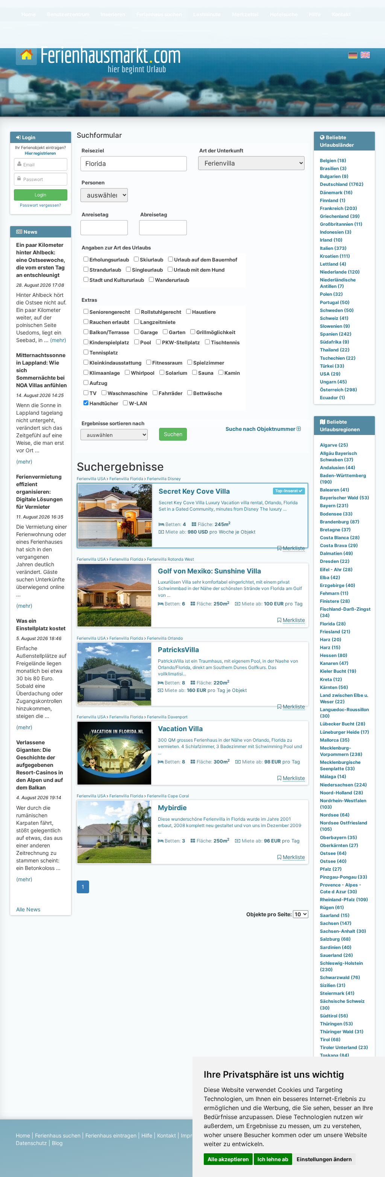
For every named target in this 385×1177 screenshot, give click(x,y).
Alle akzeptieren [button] (228, 1159)
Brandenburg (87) (339, 522)
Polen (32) (331, 294)
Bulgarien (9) (334, 176)
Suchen (173, 434)
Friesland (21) (335, 631)
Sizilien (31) (333, 985)
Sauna (205, 373)
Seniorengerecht (109, 312)
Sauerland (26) (336, 955)
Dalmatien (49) (336, 553)
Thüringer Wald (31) (342, 1031)
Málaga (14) (333, 776)
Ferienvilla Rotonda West (170, 559)
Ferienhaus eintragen (110, 1135)
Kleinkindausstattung (114, 363)
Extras (89, 300)
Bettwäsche (207, 393)
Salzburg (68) (335, 939)
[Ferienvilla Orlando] (114, 674)
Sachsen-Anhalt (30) (343, 931)
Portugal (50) (335, 302)
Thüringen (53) (336, 1023)
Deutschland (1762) (342, 184)
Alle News (28, 909)
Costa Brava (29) (339, 545)
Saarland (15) (335, 915)
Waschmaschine (127, 393)
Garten (176, 332)
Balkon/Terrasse (108, 332)
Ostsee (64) (333, 853)
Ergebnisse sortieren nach (113, 423)
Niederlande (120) (340, 272)
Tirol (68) (330, 1039)
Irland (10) (331, 240)
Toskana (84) (334, 1055)
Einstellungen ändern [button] (324, 1159)
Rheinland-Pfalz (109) (344, 899)
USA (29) (330, 374)
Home (23, 1135)
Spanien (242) (336, 334)
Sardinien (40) (336, 947)
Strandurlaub (104, 270)
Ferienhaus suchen (57, 1135)
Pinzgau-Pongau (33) (343, 877)
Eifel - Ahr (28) (336, 569)
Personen (93, 182)
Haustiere (203, 312)
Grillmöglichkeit (215, 332)
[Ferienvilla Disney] (115, 515)
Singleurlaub (147, 270)
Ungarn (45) (333, 382)
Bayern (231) (334, 505)
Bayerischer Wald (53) (344, 497)
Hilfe (146, 1135)
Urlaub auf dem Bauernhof (205, 260)
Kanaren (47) (334, 663)
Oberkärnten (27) (339, 845)
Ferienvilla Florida (126, 478)
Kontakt (166, 1135)
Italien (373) (333, 248)
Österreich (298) (338, 389)
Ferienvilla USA (92, 478)
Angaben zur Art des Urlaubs (116, 248)
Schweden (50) (337, 310)
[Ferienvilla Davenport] (114, 753)
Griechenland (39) (340, 216)
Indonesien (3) (336, 232)
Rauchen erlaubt (108, 322)
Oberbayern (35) (338, 837)
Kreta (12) (331, 679)
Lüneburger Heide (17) (344, 732)
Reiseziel (93, 151)
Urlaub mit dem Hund (198, 270)
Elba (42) (330, 577)
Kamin (231, 373)
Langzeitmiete (157, 322)
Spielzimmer (208, 363)
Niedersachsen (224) (343, 785)
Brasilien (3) (333, 168)
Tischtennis (224, 342)
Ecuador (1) (332, 397)
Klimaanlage (104, 373)
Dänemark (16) (336, 192)
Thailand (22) (335, 350)
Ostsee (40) (333, 861)
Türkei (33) (332, 366)
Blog (57, 1143)
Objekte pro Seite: (269, 914)
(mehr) (58, 340)
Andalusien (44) (337, 467)
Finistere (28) (335, 601)
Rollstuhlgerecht (160, 312)
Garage (148, 332)
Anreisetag (95, 214)
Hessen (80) (333, 655)
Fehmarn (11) (334, 593)
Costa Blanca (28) (340, 537)
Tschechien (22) (338, 358)
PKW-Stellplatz (180, 342)
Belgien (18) (333, 160)
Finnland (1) (333, 200)
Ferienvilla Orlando (164, 638)
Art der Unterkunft (221, 151)
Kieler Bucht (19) (338, 671)
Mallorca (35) (335, 740)
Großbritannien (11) (341, 224)
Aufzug (97, 383)
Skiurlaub (151, 260)
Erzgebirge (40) (337, 585)
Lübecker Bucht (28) (342, 724)
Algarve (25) (334, 445)
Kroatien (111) (335, 256)
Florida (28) (333, 624)
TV (92, 393)
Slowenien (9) (335, 326)
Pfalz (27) (331, 869)
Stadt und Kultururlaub (116, 280)
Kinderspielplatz (108, 342)
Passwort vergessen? (40, 205)
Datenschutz (31, 1143)
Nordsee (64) (335, 815)
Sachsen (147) (336, 923)
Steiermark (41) (337, 993)
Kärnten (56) (334, 687)
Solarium (175, 373)
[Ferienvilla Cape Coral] (114, 832)
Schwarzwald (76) (340, 977)
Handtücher (103, 403)
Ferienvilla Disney (163, 478)
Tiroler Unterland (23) (344, 1047)
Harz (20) (330, 639)
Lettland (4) (333, 264)
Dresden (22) (335, 561)
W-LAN (137, 403)
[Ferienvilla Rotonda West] (114, 595)
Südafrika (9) (334, 342)
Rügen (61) (332, 907)
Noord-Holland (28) (341, 792)
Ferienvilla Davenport (167, 717)
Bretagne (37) (335, 529)
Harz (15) (330, 647)
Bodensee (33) (336, 514)
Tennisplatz (103, 353)
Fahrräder (170, 393)
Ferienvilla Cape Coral (167, 796)
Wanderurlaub (171, 280)
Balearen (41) (334, 490)
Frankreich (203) (338, 208)
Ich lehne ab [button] (273, 1159)
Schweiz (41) (334, 318)
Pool (145, 342)
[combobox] (133, 163)
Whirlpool (142, 373)
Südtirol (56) (334, 1016)
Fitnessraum (166, 363)
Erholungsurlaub (108, 260)
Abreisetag (153, 214)
